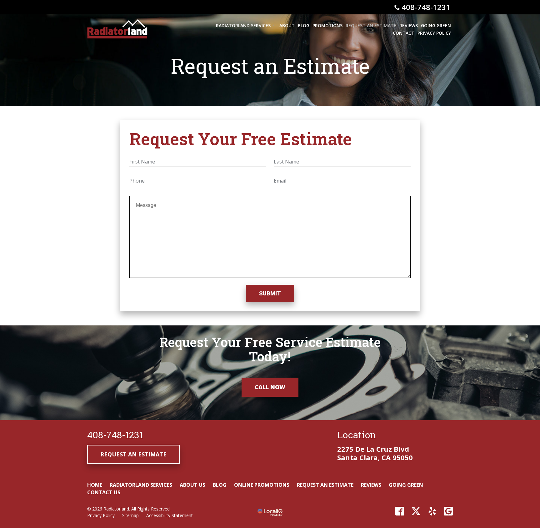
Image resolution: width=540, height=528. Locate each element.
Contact (403, 33)
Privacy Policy (434, 33)
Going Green (436, 25)
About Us (192, 484)
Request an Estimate (371, 25)
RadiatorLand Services (243, 25)
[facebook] (399, 511)
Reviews (408, 25)
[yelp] (432, 511)
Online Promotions (261, 484)
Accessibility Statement (169, 515)
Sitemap (130, 515)
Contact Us (103, 492)
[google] (448, 511)
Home (94, 484)
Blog (303, 25)
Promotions (327, 25)
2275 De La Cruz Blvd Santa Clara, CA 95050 (375, 453)
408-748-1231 (426, 7)
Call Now (270, 387)
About (287, 25)
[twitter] (416, 511)
